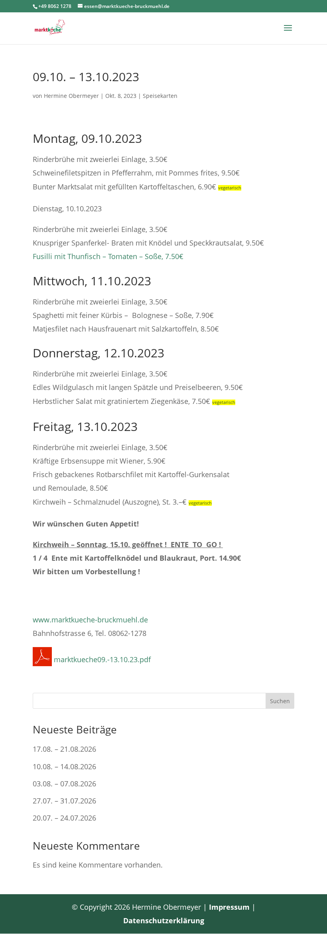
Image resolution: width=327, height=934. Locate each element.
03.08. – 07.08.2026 (64, 783)
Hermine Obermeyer (71, 95)
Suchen (280, 701)
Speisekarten (160, 95)
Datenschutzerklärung (163, 920)
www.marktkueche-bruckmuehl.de (90, 619)
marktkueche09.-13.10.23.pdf (101, 659)
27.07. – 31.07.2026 (64, 800)
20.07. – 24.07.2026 (64, 818)
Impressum (229, 907)
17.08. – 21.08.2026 (64, 749)
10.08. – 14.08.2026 (64, 766)
